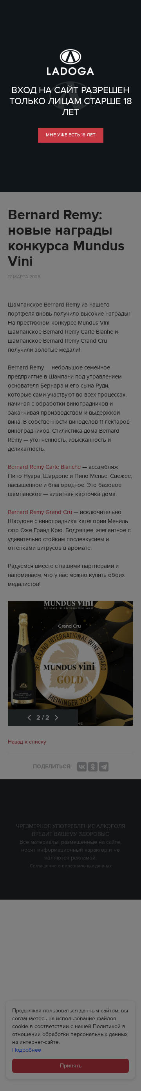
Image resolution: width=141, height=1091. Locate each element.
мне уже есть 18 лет (71, 135)
